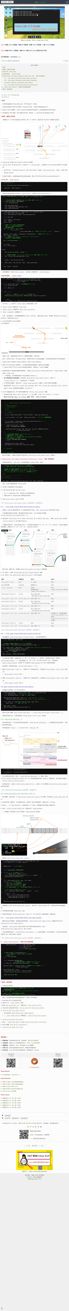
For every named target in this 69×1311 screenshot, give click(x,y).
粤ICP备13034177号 (34, 1179)
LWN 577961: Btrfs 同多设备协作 (13, 1084)
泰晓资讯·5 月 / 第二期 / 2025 (12, 1103)
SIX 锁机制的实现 (16, 1000)
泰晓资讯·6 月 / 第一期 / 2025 (12, 1098)
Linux (7, 1118)
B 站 (17, 1045)
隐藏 (36, 65)
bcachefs (15, 1118)
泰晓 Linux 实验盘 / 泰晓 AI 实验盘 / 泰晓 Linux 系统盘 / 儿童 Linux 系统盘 (30, 45)
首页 (36, 2)
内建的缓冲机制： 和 (26, 1008)
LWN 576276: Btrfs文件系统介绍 (13, 1089)
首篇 (4, 110)
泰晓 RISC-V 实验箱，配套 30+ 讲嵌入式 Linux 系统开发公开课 (26, 50)
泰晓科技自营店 (19, 1047)
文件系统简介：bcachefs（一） (12, 1075)
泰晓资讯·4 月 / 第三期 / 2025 (12, 1107)
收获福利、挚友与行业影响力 (30, 1040)
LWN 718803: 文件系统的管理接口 (13, 1082)
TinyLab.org (15, 95)
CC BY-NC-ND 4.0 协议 (28, 1123)
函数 (17, 1003)
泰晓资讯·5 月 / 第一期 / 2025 (12, 1105)
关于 (44, 2)
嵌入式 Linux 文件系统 (9, 1091)
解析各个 (31, 1005)
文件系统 (8, 1115)
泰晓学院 (12, 1045)
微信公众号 (35, 1175)
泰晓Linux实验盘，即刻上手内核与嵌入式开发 (34, 40)
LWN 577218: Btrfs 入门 (10, 1086)
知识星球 (41, 1175)
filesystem (24, 1118)
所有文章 (34, 1146)
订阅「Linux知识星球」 (34, 1043)
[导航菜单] (67, 2)
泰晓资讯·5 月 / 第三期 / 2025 (12, 1100)
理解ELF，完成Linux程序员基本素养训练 (34, 1171)
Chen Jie (4, 61)
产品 (40, 2)
